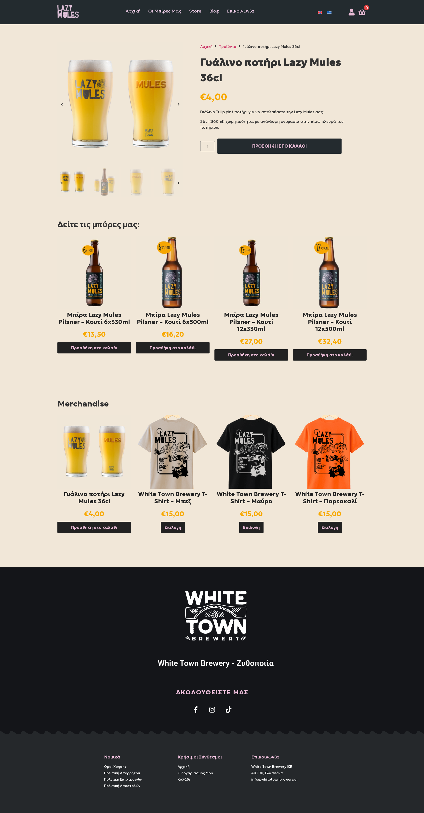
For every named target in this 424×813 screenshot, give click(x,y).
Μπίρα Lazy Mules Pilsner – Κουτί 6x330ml (94, 318)
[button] (62, 104)
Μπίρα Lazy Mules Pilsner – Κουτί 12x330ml (251, 322)
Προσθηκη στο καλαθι (279, 146)
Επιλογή (172, 527)
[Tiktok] (228, 709)
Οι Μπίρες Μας (164, 11)
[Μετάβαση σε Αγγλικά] (320, 12)
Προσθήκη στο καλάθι (94, 347)
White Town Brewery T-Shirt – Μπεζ (172, 498)
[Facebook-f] (195, 709)
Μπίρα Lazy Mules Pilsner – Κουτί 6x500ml (173, 318)
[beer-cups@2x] (120, 104)
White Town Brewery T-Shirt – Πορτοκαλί (329, 498)
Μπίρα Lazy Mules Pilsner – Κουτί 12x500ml (330, 322)
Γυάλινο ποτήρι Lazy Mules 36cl (94, 498)
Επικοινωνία (240, 11)
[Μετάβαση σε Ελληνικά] (329, 12)
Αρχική (133, 11)
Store (195, 11)
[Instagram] (212, 709)
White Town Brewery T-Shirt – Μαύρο (251, 498)
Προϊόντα (228, 46)
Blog (214, 11)
